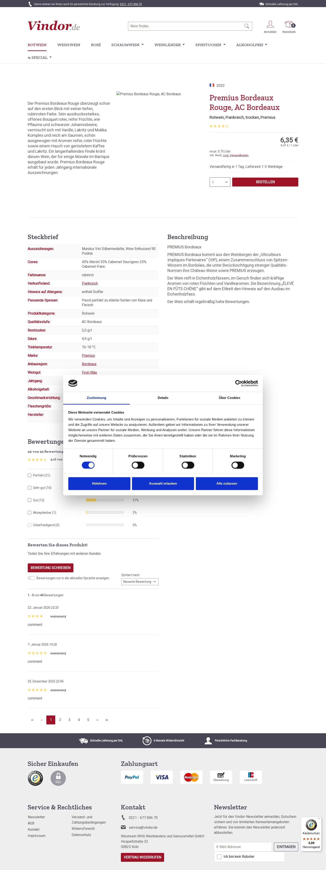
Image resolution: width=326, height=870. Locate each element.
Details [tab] (163, 398)
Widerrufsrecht (83, 828)
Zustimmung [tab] (96, 398)
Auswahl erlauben (163, 484)
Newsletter (36, 817)
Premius (88, 355)
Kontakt (33, 829)
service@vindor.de (143, 827)
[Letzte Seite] (106, 719)
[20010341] (163, 139)
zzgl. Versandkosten (236, 155)
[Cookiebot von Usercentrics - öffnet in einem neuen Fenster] (238, 383)
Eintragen (286, 847)
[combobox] (185, 26)
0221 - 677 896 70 (131, 4)
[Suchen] (247, 26)
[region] (163, 139)
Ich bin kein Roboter (239, 856)
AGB (31, 823)
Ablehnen (99, 484)
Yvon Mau (89, 372)
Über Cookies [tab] (229, 398)
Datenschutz (81, 835)
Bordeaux (89, 364)
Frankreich (90, 283)
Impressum (36, 836)
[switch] (138, 465)
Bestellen (265, 182)
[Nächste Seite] (97, 719)
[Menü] (319, 819)
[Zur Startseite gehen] (54, 25)
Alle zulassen (226, 484)
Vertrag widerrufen (142, 857)
